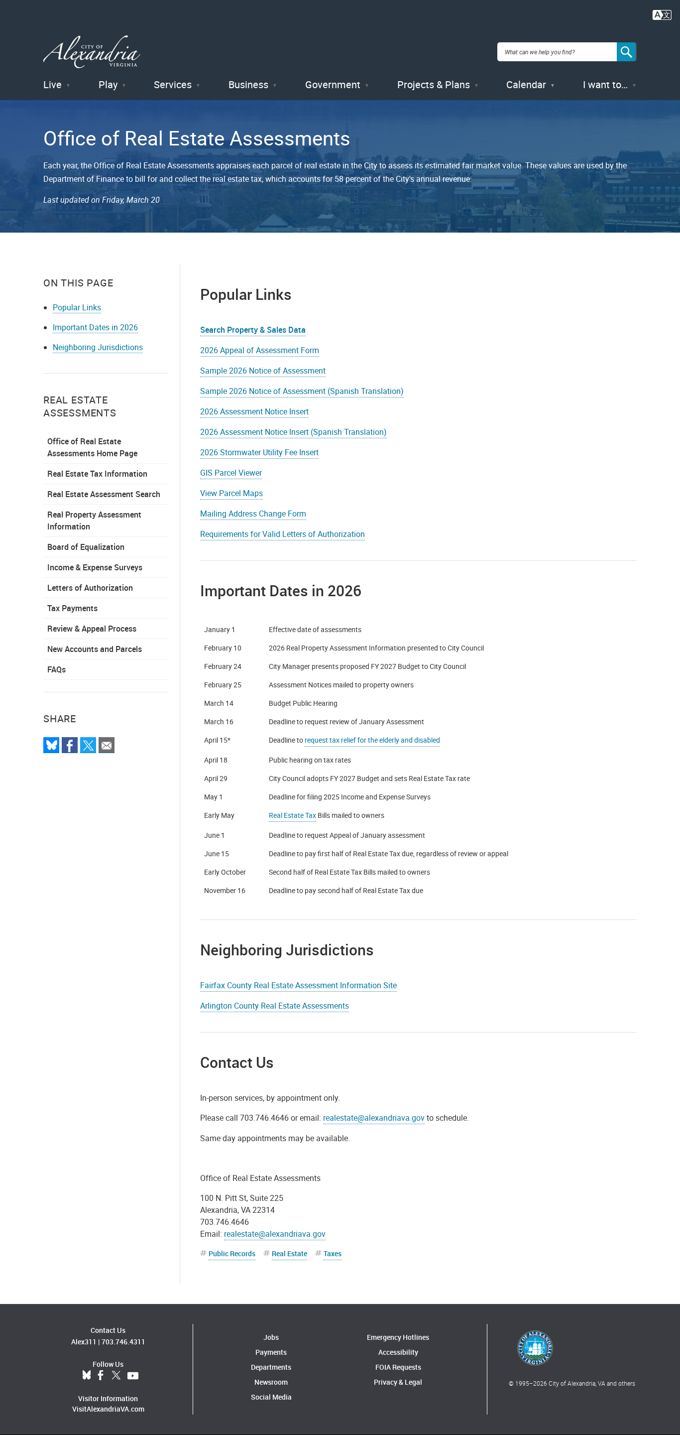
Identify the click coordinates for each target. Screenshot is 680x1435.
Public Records (232, 1253)
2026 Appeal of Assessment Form (259, 350)
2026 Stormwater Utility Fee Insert (259, 452)
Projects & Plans (433, 84)
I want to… (605, 84)
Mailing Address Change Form (253, 513)
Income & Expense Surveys (94, 567)
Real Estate (289, 1253)
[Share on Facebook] (70, 745)
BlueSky (87, 1375)
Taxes (332, 1253)
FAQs (56, 669)
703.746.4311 (123, 1341)
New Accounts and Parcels (94, 649)
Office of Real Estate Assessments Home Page (92, 447)
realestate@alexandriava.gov (374, 1117)
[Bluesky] (51, 745)
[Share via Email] (106, 745)
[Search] (627, 51)
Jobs (271, 1337)
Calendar (526, 84)
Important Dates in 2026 (95, 327)
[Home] (91, 52)
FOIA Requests (398, 1367)
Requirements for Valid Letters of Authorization (282, 533)
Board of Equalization (85, 546)
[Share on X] (88, 745)
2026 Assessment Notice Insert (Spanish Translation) (293, 431)
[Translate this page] (662, 13)
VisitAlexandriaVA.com (108, 1409)
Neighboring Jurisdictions (98, 347)
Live (52, 84)
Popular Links (77, 307)
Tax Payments (72, 608)
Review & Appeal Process (91, 628)
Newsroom (271, 1382)
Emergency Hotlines (398, 1337)
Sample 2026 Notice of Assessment (263, 370)
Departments (271, 1367)
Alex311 (84, 1341)
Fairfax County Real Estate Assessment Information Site (298, 985)
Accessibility (398, 1352)
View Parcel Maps (231, 493)
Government (332, 84)
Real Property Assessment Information (94, 520)
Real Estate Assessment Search (103, 494)
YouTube (132, 1375)
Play (108, 84)
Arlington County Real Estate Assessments (274, 1005)
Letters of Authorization (90, 587)
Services (173, 84)
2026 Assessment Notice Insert (254, 411)
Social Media (271, 1397)
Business (248, 84)
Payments (271, 1352)
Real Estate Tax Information (97, 473)
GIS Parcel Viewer (231, 472)
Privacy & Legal (398, 1382)
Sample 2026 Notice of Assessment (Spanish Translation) (302, 391)
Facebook (101, 1375)
